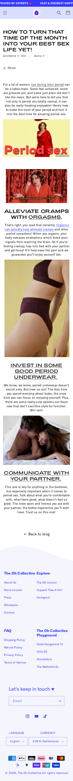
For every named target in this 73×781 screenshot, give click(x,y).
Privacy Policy (13, 655)
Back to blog (39, 534)
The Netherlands (47, 667)
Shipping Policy (14, 640)
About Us (10, 582)
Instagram (43, 597)
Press (7, 597)
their (50, 84)
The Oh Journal (47, 582)
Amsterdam (44, 659)
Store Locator (13, 590)
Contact (9, 612)
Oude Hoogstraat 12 (50, 644)
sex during (39, 84)
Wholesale (11, 605)
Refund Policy (13, 647)
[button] (5, 12)
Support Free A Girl (49, 590)
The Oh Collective (29, 773)
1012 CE (42, 652)
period (59, 84)
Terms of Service (15, 662)
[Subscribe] (59, 701)
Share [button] (12, 68)
